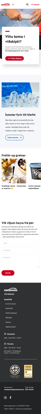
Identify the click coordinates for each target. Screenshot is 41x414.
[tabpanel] (20, 45)
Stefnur (8, 322)
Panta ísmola (13, 137)
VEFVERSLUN (9, 294)
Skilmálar (8, 317)
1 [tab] (7, 31)
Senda (7, 273)
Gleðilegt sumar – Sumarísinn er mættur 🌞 (14, 187)
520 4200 (29, 389)
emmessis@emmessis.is (14, 389)
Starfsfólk (9, 308)
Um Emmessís (10, 303)
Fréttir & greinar (11, 313)
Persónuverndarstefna (24, 409)
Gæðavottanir (10, 326)
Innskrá (36, 4)
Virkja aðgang (16, 58)
